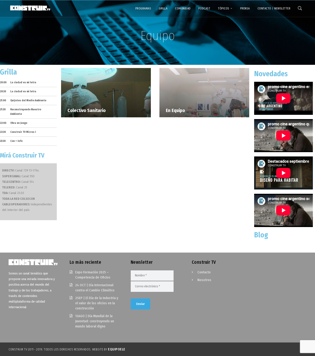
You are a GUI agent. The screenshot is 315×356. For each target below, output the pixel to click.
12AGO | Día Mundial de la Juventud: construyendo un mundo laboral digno (94, 321)
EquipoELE (116, 349)
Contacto (204, 272)
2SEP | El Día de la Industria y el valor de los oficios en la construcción (96, 303)
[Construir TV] (30, 7)
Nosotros (204, 280)
